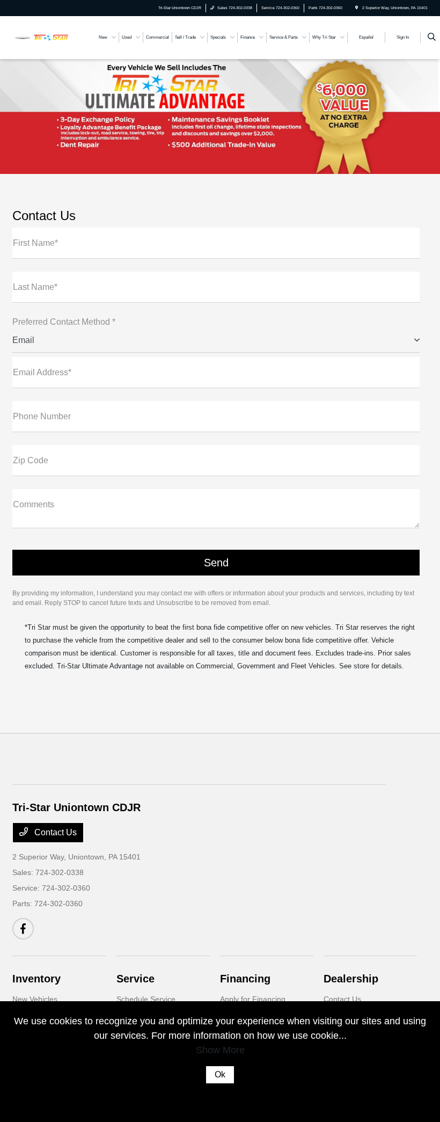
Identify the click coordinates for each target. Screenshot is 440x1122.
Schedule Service (145, 999)
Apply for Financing (252, 999)
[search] (432, 37)
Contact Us (54, 832)
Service (135, 979)
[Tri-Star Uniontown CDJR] (41, 36)
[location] (356, 8)
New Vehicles (34, 999)
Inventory (36, 979)
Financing (245, 979)
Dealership (351, 979)
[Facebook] (23, 928)
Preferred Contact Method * (63, 321)
